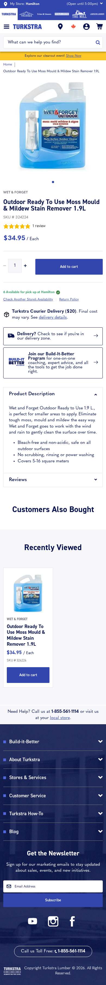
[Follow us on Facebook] (72, 926)
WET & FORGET (15, 192)
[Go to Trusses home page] (26, 14)
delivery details (53, 317)
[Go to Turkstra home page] (9, 14)
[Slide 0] (53, 182)
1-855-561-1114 (65, 712)
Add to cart (69, 266)
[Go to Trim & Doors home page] (44, 14)
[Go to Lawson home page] (97, 14)
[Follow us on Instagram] (53, 926)
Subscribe (53, 900)
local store (60, 718)
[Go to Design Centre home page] (62, 14)
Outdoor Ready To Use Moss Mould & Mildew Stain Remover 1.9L (26, 635)
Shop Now (73, 56)
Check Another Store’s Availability (28, 299)
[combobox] (49, 42)
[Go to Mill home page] (79, 14)
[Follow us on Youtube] (33, 926)
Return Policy (69, 299)
